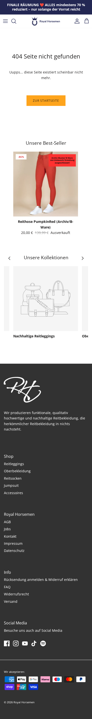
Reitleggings (14, 463)
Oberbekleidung (17, 471)
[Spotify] (43, 643)
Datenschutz (14, 550)
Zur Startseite (46, 101)
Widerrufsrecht (16, 594)
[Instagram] (16, 643)
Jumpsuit (11, 485)
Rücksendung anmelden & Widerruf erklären (41, 579)
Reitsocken (13, 478)
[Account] (75, 21)
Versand (10, 601)
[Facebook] (7, 643)
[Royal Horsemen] (46, 21)
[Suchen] (16, 21)
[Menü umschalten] (5, 21)
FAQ (7, 587)
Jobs (7, 529)
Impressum (13, 543)
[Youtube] (25, 643)
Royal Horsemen (24, 702)
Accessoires (13, 492)
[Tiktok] (34, 643)
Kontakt (10, 536)
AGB (7, 521)
